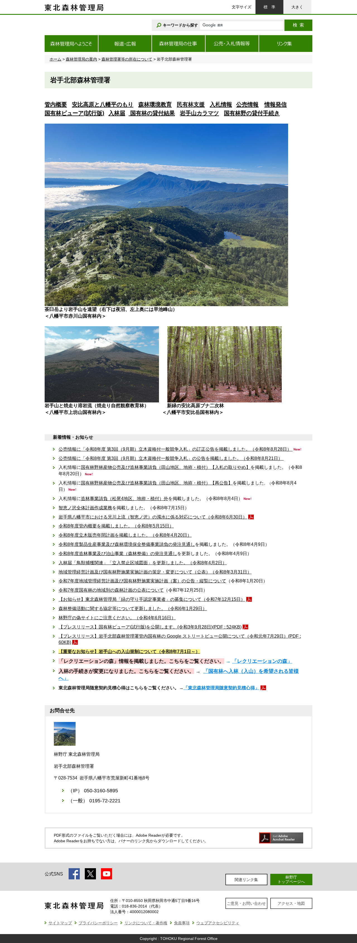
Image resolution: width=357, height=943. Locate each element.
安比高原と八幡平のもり (102, 104)
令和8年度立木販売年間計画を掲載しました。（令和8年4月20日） (125, 535)
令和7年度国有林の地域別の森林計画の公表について (111, 590)
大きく (297, 7)
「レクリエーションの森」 (262, 661)
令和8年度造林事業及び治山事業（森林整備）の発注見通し (118, 553)
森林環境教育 (155, 104)
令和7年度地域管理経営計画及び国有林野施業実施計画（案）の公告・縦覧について (142, 581)
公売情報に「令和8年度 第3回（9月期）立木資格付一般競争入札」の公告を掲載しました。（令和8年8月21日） (171, 458)
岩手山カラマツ (199, 113)
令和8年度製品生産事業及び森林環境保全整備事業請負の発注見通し (127, 544)
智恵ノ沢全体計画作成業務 (85, 507)
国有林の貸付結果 (152, 113)
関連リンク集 (246, 879)
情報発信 (275, 104)
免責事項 (182, 923)
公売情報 (247, 104)
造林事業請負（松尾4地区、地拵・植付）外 (124, 498)
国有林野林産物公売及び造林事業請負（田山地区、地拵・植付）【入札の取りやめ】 (165, 467)
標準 (269, 7)
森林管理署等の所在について (127, 59)
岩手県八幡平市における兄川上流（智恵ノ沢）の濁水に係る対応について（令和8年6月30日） (153, 517)
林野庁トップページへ (291, 879)
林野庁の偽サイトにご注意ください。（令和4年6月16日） (117, 617)
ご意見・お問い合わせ (246, 903)
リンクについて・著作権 (145, 923)
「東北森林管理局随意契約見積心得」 (221, 687)
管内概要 (56, 104)
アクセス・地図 (291, 903)
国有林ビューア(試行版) (74, 113)
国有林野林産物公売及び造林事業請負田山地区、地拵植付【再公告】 (157, 483)
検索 (298, 25)
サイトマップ (60, 923)
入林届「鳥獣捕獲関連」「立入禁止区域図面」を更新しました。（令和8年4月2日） (143, 562)
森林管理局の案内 (81, 59)
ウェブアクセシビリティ (217, 923)
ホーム (55, 59)
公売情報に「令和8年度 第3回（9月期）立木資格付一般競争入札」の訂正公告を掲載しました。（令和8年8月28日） (176, 449)
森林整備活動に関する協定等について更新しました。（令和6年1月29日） (133, 608)
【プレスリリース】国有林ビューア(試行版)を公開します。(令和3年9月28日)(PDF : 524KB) (150, 627)
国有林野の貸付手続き (252, 113)
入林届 (116, 113)
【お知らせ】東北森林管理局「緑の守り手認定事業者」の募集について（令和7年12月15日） (152, 599)
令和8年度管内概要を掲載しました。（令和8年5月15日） (116, 526)
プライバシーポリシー (98, 923)
